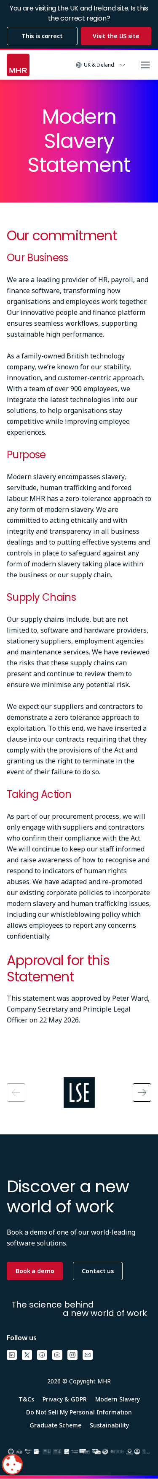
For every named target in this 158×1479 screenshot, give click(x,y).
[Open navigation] (145, 65)
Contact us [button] (98, 1271)
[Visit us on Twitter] (27, 1355)
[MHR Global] (18, 65)
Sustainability (109, 1425)
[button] (100, 65)
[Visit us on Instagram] (72, 1355)
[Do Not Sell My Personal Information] (12, 1464)
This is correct (42, 36)
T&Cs (26, 1399)
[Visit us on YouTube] (57, 1355)
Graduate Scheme (55, 1425)
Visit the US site (116, 36)
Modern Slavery (117, 1399)
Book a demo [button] (35, 1271)
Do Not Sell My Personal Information (79, 1412)
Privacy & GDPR (65, 1399)
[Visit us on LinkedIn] (12, 1355)
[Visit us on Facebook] (42, 1355)
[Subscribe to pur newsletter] (88, 1355)
